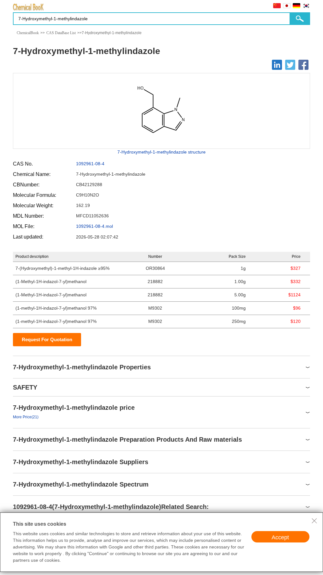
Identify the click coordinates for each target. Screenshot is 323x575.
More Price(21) (25, 417)
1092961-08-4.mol (94, 226)
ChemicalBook (28, 33)
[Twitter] (290, 65)
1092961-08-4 (90, 163)
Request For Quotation (47, 339)
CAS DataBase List (61, 33)
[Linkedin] (277, 65)
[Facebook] (303, 65)
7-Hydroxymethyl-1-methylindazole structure (161, 151)
